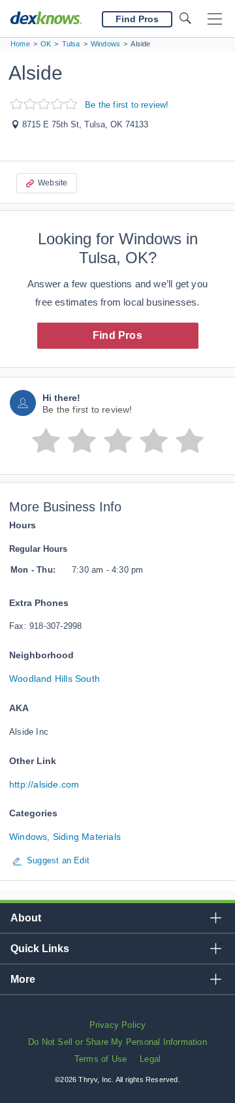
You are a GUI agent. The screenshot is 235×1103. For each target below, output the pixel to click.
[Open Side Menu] (215, 19)
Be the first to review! (127, 105)
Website (52, 182)
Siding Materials (87, 836)
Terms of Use (100, 1059)
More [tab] (22, 979)
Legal (150, 1059)
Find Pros (117, 335)
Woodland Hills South (54, 678)
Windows (28, 836)
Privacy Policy (117, 1025)
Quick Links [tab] (39, 948)
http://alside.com (44, 784)
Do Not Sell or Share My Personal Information (117, 1042)
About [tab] (25, 917)
